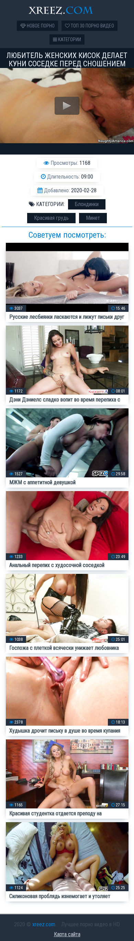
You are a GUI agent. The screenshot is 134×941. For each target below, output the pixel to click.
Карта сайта (67, 934)
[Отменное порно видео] (67, 10)
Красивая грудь (51, 218)
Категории (69, 39)
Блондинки (87, 204)
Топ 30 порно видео (92, 26)
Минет (93, 218)
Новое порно (40, 26)
